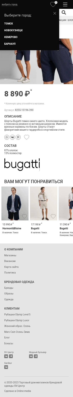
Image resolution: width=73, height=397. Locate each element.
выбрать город (9, 4)
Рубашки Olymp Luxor (16, 320)
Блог (7, 337)
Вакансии (10, 261)
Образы (8, 293)
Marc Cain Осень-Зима (17, 331)
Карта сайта (11, 266)
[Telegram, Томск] (11, 356)
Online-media (24, 391)
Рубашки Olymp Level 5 (17, 314)
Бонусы (8, 343)
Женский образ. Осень (17, 326)
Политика (10, 272)
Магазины (10, 255)
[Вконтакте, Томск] (6, 356)
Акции (62, 20)
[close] (54, 13)
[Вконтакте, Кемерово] (6, 367)
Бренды (8, 287)
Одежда (8, 299)
